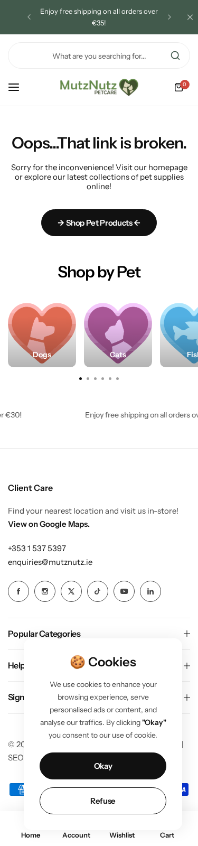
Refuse (103, 801)
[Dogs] (42, 333)
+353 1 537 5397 (37, 548)
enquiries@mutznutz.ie (50, 562)
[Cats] (118, 333)
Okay (103, 766)
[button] (29, 17)
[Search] (175, 55)
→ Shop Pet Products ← (99, 223)
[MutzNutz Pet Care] (99, 87)
